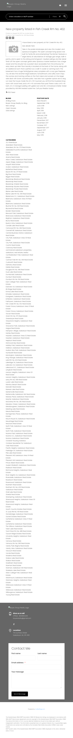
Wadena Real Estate (13, 556)
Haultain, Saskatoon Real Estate (17, 338)
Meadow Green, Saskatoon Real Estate (20, 404)
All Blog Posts (10, 101)
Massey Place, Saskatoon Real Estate (20, 397)
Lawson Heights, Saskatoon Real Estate (20, 377)
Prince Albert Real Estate (15, 463)
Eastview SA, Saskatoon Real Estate (19, 287)
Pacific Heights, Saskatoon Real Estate (20, 448)
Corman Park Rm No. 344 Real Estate (19, 260)
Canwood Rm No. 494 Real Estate (18, 228)
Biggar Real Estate (12, 177)
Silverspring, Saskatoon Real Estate (19, 497)
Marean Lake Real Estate (15, 389)
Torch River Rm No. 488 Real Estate (18, 531)
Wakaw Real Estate (13, 560)
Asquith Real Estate (13, 164)
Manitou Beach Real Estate (16, 384)
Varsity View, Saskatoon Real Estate (19, 548)
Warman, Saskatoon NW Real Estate (19, 568)
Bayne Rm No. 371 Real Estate (16, 172)
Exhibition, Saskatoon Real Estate (18, 299)
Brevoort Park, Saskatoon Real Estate (19, 213)
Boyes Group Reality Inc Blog (16, 103)
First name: (16, 653)
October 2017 (42, 125)
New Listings (10, 106)
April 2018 (40, 110)
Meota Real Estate (13, 411)
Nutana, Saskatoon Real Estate (17, 438)
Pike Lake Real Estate (13, 453)
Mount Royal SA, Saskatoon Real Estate (20, 419)
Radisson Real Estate (13, 468)
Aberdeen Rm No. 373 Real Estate (18, 147)
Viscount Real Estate (13, 551)
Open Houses (11, 108)
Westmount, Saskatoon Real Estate (19, 578)
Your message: (18, 672)
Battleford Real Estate (14, 169)
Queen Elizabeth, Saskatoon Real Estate (21, 465)
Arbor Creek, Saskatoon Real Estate (19, 159)
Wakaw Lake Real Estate (15, 558)
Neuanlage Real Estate (14, 421)
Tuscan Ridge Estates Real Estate (18, 534)
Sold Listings (10, 110)
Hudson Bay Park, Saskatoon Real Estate (21, 350)
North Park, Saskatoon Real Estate (18, 431)
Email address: (18, 662)
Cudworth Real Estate (14, 262)
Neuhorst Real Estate (13, 423)
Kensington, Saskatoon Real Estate (19, 355)
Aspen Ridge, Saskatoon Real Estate (19, 162)
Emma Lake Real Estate (14, 291)
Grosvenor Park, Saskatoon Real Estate (20, 326)
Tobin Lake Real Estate (14, 529)
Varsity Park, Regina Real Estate (17, 546)
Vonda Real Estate (13, 553)
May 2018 (40, 108)
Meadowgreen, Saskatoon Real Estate (20, 406)
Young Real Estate (13, 595)
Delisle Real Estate (12, 267)
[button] (14, 624)
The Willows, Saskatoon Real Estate (19, 526)
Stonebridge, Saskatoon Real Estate (19, 514)
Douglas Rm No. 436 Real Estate (17, 270)
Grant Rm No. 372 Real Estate (16, 316)
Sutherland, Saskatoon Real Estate (19, 524)
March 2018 (41, 113)
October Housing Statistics (16, 441)
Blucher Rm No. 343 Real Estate (17, 206)
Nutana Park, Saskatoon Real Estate (19, 433)
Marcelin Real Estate (13, 387)
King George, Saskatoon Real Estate (19, 357)
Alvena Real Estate (13, 157)
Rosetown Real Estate (14, 480)
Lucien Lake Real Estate (14, 382)
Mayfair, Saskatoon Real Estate (17, 399)
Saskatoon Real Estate (14, 489)
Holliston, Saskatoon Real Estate (18, 348)
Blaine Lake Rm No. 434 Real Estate (18, 194)
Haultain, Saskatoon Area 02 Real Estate (21, 336)
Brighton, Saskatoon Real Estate (18, 218)
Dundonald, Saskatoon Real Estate (19, 274)
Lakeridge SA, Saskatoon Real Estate (19, 362)
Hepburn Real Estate (13, 340)
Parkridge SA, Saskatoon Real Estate (19, 450)
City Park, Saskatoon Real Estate (18, 243)
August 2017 (41, 130)
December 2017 (42, 120)
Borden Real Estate (13, 211)
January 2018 (41, 118)
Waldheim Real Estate (14, 563)
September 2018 (43, 103)
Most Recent (41, 101)
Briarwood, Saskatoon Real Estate (18, 216)
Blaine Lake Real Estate (14, 191)
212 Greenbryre (11, 142)
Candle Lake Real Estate (15, 225)
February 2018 (42, 115)
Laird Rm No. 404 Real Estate (16, 360)
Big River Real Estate (13, 174)
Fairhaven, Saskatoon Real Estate (18, 301)
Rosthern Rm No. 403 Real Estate (18, 487)
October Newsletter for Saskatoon (19, 443)
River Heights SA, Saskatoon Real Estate (20, 475)
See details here (28, 46)
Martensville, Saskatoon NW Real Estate (20, 394)
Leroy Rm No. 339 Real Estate (16, 380)
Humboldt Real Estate (14, 353)
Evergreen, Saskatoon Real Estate (18, 296)
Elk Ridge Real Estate (13, 289)
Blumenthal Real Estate (14, 208)
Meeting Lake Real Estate (15, 409)
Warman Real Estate (13, 565)
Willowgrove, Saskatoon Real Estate (19, 592)
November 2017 (42, 123)
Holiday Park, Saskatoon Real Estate (19, 345)
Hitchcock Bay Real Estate (15, 343)
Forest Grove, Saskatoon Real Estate (19, 311)
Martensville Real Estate (15, 392)
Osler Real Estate (12, 446)
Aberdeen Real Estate (14, 145)
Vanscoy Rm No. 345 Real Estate (18, 543)
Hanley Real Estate (13, 333)
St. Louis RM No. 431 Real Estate (17, 512)
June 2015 (40, 132)
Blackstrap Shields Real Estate (17, 184)
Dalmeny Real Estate (13, 265)
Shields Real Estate (13, 494)
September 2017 (43, 128)
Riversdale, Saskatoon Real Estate (18, 477)
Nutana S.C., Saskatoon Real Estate (19, 436)
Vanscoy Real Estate (13, 541)
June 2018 (40, 106)
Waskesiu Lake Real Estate (15, 570)
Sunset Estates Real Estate (16, 516)
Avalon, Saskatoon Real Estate (17, 167)
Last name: (42, 653)
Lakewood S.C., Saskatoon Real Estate (20, 367)
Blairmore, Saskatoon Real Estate (18, 204)
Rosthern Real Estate (13, 485)
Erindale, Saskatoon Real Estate (17, 294)
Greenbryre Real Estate (14, 318)
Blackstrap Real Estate (14, 181)
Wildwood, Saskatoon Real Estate (18, 590)
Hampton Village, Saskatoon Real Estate (21, 331)
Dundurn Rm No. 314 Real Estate (17, 279)
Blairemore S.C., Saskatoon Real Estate (20, 196)
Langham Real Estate (14, 370)
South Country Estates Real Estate (19, 509)
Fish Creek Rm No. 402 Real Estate (23, 35)
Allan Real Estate (12, 155)
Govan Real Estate (13, 314)
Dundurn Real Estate (13, 277)
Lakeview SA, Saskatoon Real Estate (19, 365)
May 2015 (40, 135)
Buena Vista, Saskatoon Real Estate (19, 223)
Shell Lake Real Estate (14, 492)
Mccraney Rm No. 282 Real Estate (18, 402)
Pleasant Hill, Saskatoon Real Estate (19, 460)
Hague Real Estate (13, 328)
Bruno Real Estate (12, 221)
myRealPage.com (40, 709)
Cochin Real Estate (13, 245)
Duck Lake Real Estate (14, 272)
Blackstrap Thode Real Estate (17, 189)
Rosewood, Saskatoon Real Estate (18, 482)
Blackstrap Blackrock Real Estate (18, 179)
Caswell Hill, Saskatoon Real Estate (19, 230)
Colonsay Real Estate (14, 248)
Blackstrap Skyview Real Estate (17, 186)
